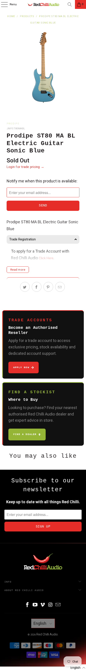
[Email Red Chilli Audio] (58, 605)
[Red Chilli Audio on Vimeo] (42, 605)
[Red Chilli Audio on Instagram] (50, 605)
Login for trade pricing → (25, 167)
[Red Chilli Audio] (43, 4)
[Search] (69, 4)
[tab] (43, 239)
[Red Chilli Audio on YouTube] (35, 605)
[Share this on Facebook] (36, 287)
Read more (17, 269)
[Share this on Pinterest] (48, 287)
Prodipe (13, 123)
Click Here (46, 258)
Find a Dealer (24, 434)
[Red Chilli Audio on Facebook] (27, 605)
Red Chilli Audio (47, 634)
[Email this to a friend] (60, 287)
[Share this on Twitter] (25, 287)
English (40, 623)
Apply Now (21, 367)
